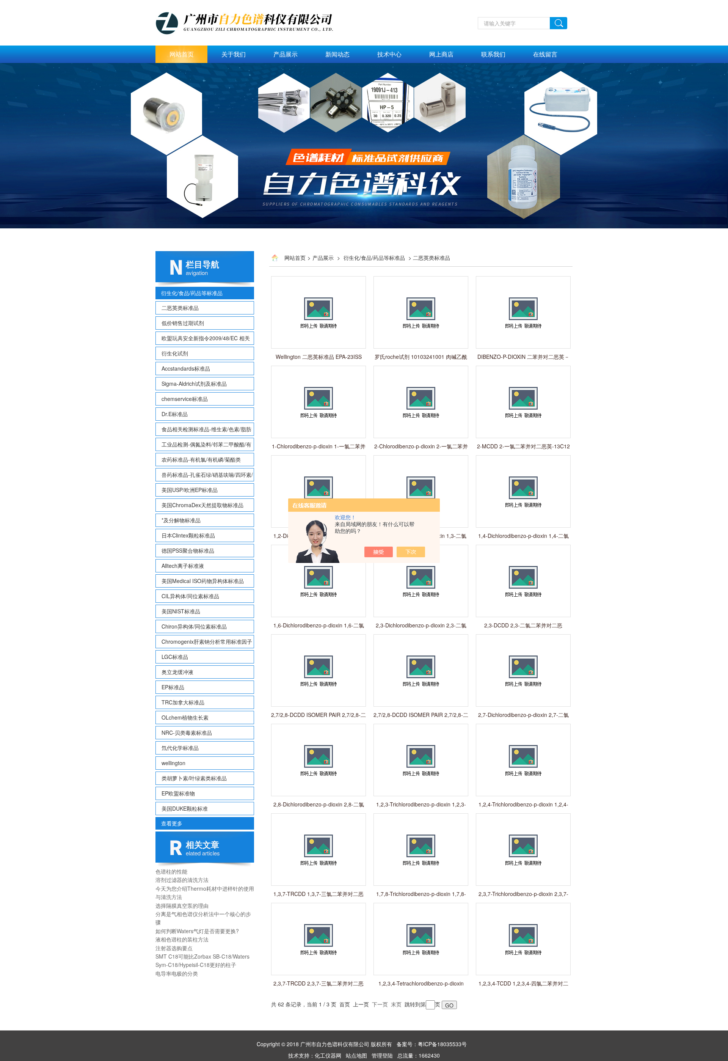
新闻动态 (337, 54)
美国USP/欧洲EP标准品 (190, 490)
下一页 (380, 1004)
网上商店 (441, 54)
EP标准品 (173, 687)
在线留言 (545, 54)
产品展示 (285, 54)
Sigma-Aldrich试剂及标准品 (194, 383)
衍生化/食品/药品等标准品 (192, 293)
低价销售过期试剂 (183, 323)
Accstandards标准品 (186, 368)
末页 (396, 1004)
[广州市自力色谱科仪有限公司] (252, 21)
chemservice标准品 (185, 398)
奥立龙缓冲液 (177, 672)
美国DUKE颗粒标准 (185, 808)
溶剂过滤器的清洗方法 (182, 879)
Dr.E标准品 (175, 414)
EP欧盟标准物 (178, 793)
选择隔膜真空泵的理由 (182, 905)
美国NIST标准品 (181, 611)
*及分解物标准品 (181, 520)
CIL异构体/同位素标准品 (190, 596)
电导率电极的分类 (176, 973)
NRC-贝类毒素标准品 (187, 732)
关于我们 (233, 54)
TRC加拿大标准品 (183, 702)
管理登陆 (382, 1055)
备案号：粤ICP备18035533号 (432, 1044)
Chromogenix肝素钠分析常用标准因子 (207, 641)
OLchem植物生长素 (185, 717)
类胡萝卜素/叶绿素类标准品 (194, 778)
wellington (173, 763)
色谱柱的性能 (171, 871)
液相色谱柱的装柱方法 (182, 939)
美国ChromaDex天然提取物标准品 (202, 505)
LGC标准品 (175, 656)
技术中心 (389, 54)
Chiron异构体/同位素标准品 (194, 626)
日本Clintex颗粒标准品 (188, 535)
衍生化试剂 (175, 353)
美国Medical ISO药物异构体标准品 (203, 581)
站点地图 (356, 1055)
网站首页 (181, 54)
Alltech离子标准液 (183, 565)
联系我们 (493, 54)
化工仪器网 (328, 1055)
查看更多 (171, 823)
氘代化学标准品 (180, 747)
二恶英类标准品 (180, 307)
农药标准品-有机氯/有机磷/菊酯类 (201, 459)
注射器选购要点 (174, 948)
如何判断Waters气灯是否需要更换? (197, 931)
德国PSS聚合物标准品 (188, 550)
